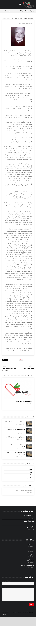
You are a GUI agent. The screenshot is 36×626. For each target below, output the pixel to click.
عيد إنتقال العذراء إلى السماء (27, 565)
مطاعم (30, 475)
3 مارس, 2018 (19, 448)
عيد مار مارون (30, 560)
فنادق (30, 472)
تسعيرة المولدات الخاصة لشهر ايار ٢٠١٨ (15, 421)
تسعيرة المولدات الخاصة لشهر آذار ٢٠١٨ (15, 437)
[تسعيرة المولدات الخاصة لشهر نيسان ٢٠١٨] (29, 431)
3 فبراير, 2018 (19, 456)
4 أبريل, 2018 (19, 439)
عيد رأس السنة (30, 555)
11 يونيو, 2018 (19, 424)
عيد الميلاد (31, 550)
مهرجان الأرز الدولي (29, 521)
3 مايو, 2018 (19, 433)
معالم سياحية (28, 478)
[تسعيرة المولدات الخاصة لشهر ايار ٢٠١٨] (29, 424)
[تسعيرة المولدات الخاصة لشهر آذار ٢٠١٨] (29, 439)
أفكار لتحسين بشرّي (29, 526)
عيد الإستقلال (31, 544)
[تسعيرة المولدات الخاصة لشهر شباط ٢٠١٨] (29, 446)
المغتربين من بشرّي (29, 515)
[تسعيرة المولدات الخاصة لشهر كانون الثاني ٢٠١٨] (29, 454)
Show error (29, 492)
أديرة (30, 469)
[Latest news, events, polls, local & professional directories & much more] (28, 4)
